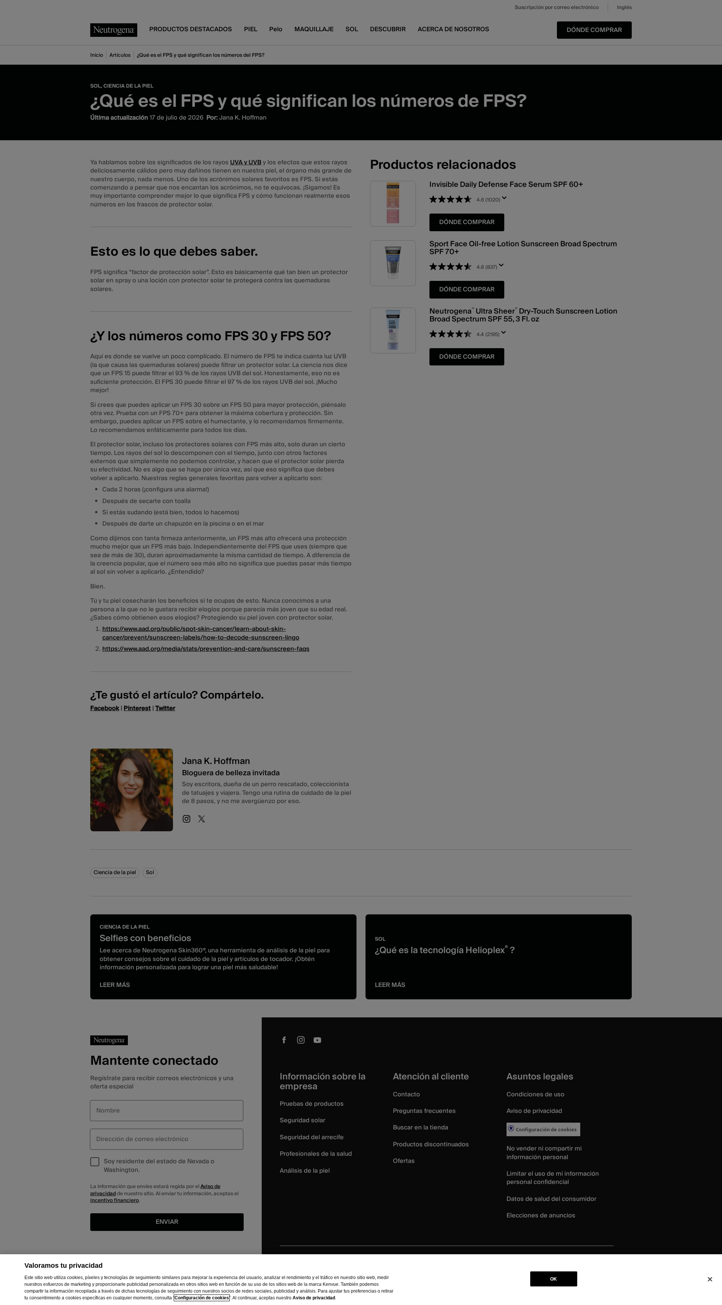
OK (553, 1278)
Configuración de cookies (201, 1297)
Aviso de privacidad (314, 1297)
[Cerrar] (710, 1279)
